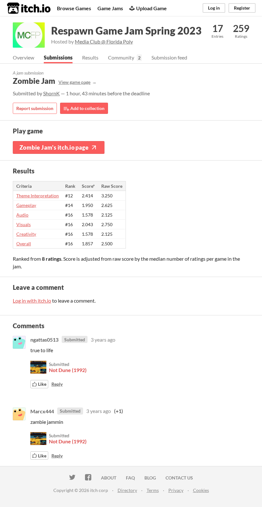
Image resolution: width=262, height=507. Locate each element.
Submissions (58, 57)
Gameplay (26, 205)
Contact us (179, 477)
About (108, 477)
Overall (23, 243)
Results (90, 57)
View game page (74, 82)
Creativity (26, 234)
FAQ (130, 477)
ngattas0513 (44, 340)
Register (242, 8)
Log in (214, 8)
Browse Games (74, 8)
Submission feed (169, 57)
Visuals (23, 224)
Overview (23, 57)
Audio (22, 215)
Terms (153, 490)
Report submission (34, 108)
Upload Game (151, 8)
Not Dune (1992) (68, 370)
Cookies (201, 490)
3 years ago (103, 340)
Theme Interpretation (37, 195)
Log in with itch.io (32, 300)
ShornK (51, 93)
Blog (150, 477)
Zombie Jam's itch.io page (54, 147)
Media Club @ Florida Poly (104, 41)
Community (121, 57)
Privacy (175, 490)
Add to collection (86, 108)
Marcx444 (42, 411)
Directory (127, 490)
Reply (57, 384)
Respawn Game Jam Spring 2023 (126, 30)
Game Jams (110, 8)
